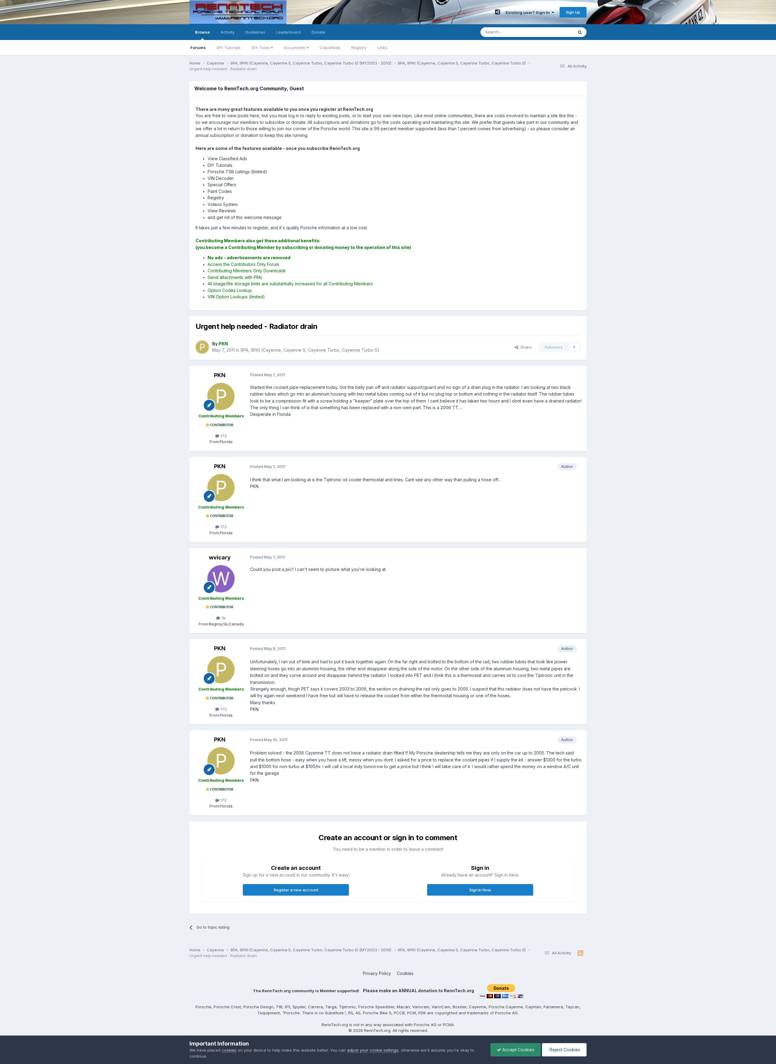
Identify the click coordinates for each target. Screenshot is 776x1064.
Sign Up (573, 12)
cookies (229, 1050)
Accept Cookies (517, 1049)
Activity (227, 32)
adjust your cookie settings (372, 1050)
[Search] (580, 32)
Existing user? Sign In (529, 12)
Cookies (405, 973)
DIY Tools (261, 47)
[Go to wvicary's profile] (221, 578)
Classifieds (329, 47)
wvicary (220, 557)
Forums (198, 47)
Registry (358, 47)
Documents (295, 47)
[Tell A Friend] (497, 12)
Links (382, 47)
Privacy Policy (377, 973)
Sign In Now (480, 889)
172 (223, 435)
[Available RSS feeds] (580, 953)
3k (223, 617)
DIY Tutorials (229, 47)
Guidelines (255, 32)
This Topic (555, 32)
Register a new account (296, 889)
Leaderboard (288, 32)
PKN (220, 375)
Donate (318, 32)
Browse (202, 32)
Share (525, 347)
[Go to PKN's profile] (202, 347)
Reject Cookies (564, 1049)
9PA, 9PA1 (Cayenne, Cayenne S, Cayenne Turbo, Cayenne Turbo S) (309, 350)
